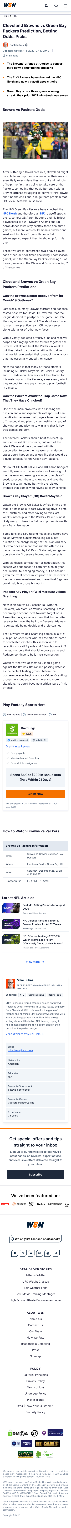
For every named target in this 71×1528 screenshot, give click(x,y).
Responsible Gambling (35, 1343)
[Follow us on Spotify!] (47, 1253)
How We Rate (35, 1337)
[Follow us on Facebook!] (14, 1253)
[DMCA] (18, 1432)
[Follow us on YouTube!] (31, 1253)
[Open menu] (65, 5)
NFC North (10, 213)
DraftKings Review (18, 746)
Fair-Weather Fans (35, 1288)
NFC (43, 213)
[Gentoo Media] (21, 1443)
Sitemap (35, 1356)
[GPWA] (26, 1454)
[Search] (56, 5)
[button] (65, 6)
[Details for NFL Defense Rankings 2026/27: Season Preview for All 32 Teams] (11, 924)
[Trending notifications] (46, 5)
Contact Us (35, 1325)
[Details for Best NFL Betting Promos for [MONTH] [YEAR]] (11, 908)
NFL (15, 16)
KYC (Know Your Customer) (35, 1406)
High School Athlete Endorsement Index (36, 1300)
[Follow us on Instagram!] (39, 1253)
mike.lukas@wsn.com (20, 1050)
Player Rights (35, 1399)
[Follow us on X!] (23, 1253)
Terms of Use (35, 1387)
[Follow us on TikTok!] (56, 1253)
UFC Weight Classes (35, 1281)
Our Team (35, 1331)
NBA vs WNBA (35, 1275)
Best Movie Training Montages (35, 1294)
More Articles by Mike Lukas (23, 1034)
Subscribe (35, 1174)
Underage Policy (35, 1393)
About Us (35, 1319)
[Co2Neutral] (44, 1454)
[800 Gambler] (47, 1443)
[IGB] (52, 1432)
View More (33, 961)
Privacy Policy (35, 1381)
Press (35, 1350)
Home (6, 16)
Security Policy (35, 1412)
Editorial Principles (35, 1375)
